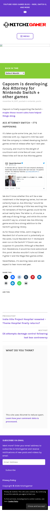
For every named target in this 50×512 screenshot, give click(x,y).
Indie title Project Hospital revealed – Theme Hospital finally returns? (24, 320)
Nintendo (31, 101)
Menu (26, 36)
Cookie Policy (13, 501)
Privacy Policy (9, 480)
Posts (38, 101)
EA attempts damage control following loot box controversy (25, 334)
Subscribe (10, 470)
